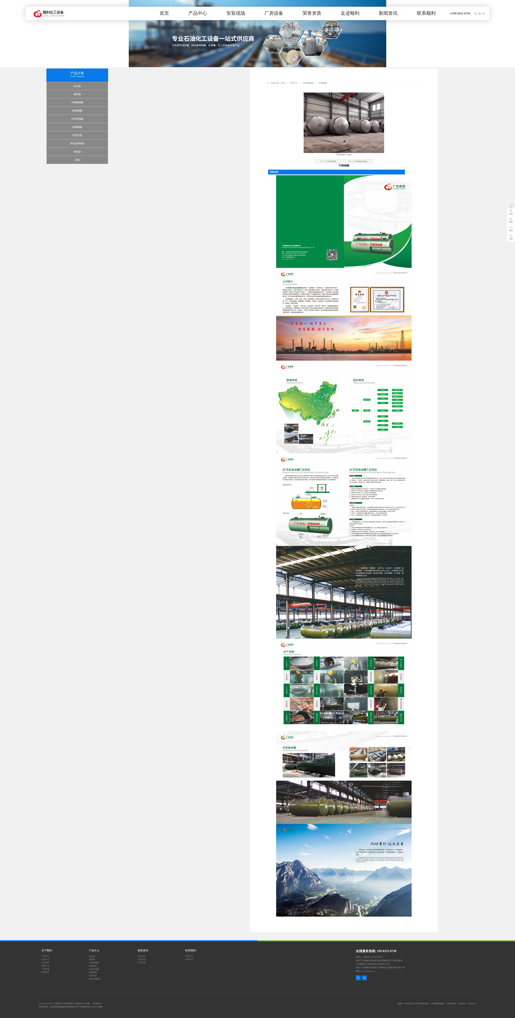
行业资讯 (142, 959)
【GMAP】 (471, 1004)
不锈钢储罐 (77, 102)
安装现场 (235, 13)
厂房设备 (273, 13)
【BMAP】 (462, 1004)
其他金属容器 (77, 143)
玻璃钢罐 (77, 127)
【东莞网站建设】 (437, 1004)
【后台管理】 (451, 1004)
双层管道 (77, 135)
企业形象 (45, 962)
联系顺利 (426, 13)
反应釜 (77, 86)
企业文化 (45, 959)
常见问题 (142, 962)
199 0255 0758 (461, 13)
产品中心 (197, 13)
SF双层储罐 (77, 119)
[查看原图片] (341, 155)
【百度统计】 (97, 1004)
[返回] (349, 155)
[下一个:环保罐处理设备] (357, 161)
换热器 (77, 151)
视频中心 (45, 966)
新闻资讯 (388, 13)
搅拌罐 (77, 94)
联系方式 (189, 956)
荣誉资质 (312, 13)
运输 (77, 159)
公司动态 (142, 956)
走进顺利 (350, 13)
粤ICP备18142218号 (413, 1004)
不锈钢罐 (322, 83)
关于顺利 (46, 950)
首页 (164, 13)
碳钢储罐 (77, 110)
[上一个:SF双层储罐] (328, 161)
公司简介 (45, 956)
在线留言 (189, 959)
